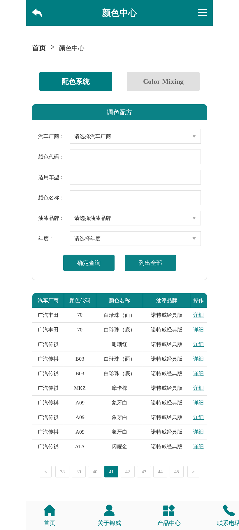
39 (78, 471)
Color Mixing (163, 81)
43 (144, 471)
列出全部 (150, 263)
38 (62, 471)
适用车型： (51, 177)
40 (95, 471)
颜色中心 (72, 48)
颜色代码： (51, 157)
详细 (198, 315)
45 (176, 471)
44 (160, 471)
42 (127, 471)
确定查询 (89, 263)
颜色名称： (51, 198)
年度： (46, 238)
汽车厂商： (51, 136)
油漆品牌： (51, 218)
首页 (39, 48)
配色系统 (76, 81)
